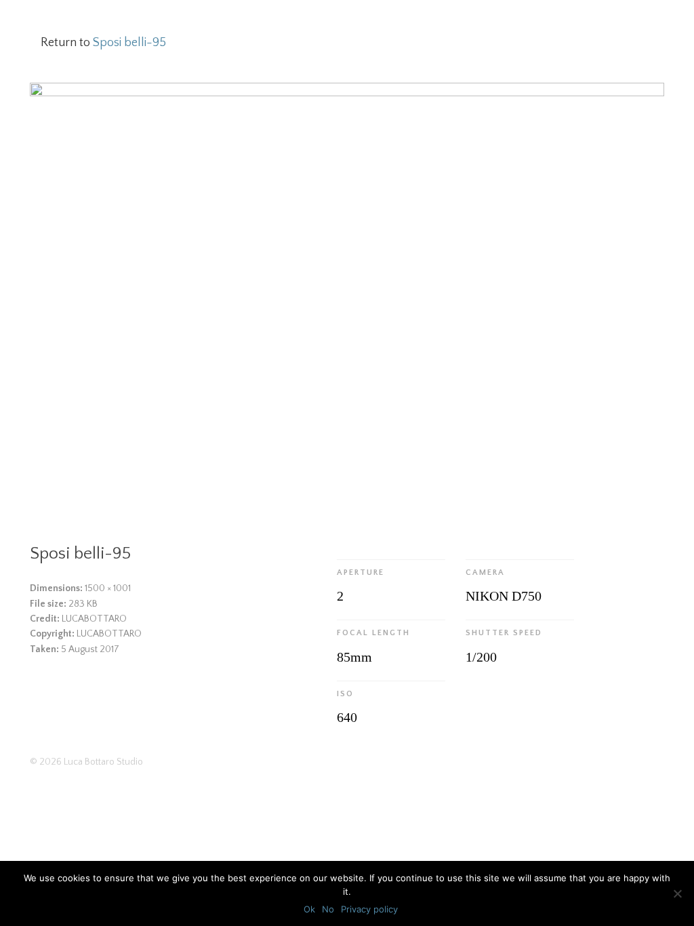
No (328, 909)
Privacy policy (369, 909)
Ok (309, 909)
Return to (103, 42)
